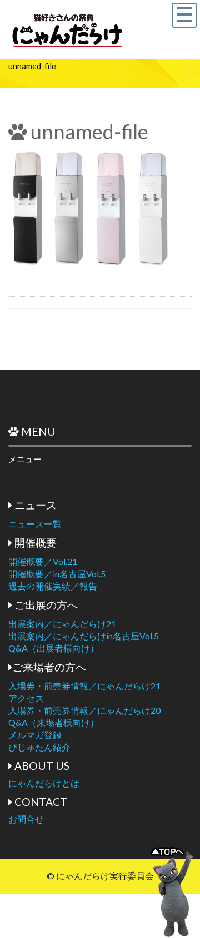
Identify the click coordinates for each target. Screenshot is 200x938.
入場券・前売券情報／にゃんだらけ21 (84, 685)
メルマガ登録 (35, 734)
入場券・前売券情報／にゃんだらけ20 (84, 710)
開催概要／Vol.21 (42, 561)
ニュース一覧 (35, 523)
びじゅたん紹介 (39, 747)
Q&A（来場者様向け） (53, 722)
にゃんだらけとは (43, 783)
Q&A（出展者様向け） (53, 648)
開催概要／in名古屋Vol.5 (57, 573)
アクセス (26, 698)
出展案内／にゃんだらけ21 (62, 623)
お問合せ (26, 819)
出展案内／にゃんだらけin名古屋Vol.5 (83, 636)
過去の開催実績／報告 (52, 586)
